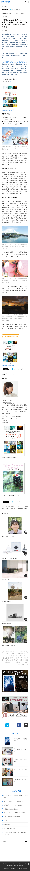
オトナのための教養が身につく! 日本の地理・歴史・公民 (15, 833)
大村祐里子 (4, 31)
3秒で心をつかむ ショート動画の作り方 (14, 801)
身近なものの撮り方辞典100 (9, 457)
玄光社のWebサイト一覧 (12, 865)
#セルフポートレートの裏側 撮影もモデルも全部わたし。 (16, 796)
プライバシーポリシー (23, 863)
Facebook (5, 422)
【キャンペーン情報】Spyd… (9, 558)
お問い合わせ (14, 863)
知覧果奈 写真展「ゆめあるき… (10, 580)
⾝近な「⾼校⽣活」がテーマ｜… (10, 536)
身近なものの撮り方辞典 (8, 110)
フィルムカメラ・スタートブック (10, 495)
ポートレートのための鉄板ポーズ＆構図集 (14, 812)
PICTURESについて (6, 863)
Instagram (5, 420)
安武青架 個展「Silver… (8, 601)
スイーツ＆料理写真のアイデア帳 (12, 816)
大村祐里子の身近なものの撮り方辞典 (14, 62)
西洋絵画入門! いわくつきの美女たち (13, 805)
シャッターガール (12, 418)
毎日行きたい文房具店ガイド (11, 809)
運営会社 (21, 865)
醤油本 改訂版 (7, 824)
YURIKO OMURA (16, 416)
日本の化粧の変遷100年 (10, 828)
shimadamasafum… (7, 623)
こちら (17, 79)
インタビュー (7, 820)
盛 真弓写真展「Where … (8, 645)
